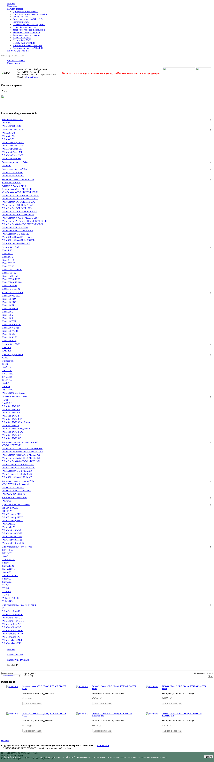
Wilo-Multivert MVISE (13, 543)
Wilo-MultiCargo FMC (13, 142)
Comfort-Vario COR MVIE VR (17, 189)
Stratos (5, 562)
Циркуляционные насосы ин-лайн (30, 14)
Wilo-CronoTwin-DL (12, 617)
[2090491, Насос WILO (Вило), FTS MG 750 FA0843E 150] (152, 713)
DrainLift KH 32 (10, 308)
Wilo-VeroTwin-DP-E (12, 640)
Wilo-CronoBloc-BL (11, 126)
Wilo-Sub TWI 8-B (11, 412)
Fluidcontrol (8, 361)
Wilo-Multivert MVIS (12, 539)
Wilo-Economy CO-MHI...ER (16, 234)
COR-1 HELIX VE (11, 445)
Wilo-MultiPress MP (11, 158)
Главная (11, 3)
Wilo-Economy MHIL (12, 520)
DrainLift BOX (9, 299)
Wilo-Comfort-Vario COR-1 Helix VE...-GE (22, 451)
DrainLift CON (9, 302)
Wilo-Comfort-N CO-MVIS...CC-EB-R (20, 218)
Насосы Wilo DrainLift (24, 43)
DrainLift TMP (9, 321)
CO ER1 (6, 357)
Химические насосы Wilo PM (27, 45)
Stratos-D (6, 572)
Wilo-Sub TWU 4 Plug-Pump (16, 428)
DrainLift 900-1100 (11, 295)
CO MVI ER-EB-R (11, 182)
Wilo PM (6, 501)
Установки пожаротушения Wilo (18, 481)
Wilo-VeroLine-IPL (11, 637)
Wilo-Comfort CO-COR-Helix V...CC (20, 198)
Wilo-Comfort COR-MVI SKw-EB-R (19, 211)
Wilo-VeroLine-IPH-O (12, 630)
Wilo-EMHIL (8, 523)
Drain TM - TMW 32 (12, 269)
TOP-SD (6, 591)
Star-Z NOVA (8, 559)
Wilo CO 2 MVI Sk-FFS (13, 494)
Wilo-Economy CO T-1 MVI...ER (18, 464)
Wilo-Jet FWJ (8, 133)
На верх (5, 740)
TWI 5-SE (7, 403)
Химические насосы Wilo (14, 497)
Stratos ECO (8, 566)
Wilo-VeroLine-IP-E (11, 624)
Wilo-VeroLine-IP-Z (11, 627)
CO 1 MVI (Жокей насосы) (15, 484)
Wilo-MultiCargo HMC (13, 145)
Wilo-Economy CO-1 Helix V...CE (18, 467)
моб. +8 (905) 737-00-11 (12, 55)
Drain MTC (7, 253)
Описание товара (32, 703)
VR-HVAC (7, 389)
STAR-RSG (8, 550)
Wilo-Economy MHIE (12, 517)
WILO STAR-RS (10, 598)
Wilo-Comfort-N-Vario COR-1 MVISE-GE (22, 448)
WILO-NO (7, 601)
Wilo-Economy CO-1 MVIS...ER (17, 474)
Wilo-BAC (7, 122)
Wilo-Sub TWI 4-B (11, 406)
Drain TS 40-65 (9, 285)
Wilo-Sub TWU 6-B (11, 435)
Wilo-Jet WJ (8, 139)
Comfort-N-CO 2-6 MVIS (14, 186)
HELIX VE (7, 511)
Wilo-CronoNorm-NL (12, 172)
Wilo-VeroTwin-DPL (12, 643)
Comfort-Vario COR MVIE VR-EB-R (20, 192)
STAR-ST (7, 553)
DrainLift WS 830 (10, 331)
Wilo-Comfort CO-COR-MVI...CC (18, 202)
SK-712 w (7, 380)
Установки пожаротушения (26, 35)
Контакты (12, 6)
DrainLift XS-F (9, 337)
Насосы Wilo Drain (22, 37)
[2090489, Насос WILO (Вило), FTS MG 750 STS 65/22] (12, 713)
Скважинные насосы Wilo (15, 396)
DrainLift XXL (9, 340)
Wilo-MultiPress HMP (12, 155)
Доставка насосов (16, 60)
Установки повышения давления (29, 30)
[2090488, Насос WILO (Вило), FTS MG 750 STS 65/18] (152, 686)
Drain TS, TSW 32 (11, 288)
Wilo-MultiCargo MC (12, 149)
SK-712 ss (7, 377)
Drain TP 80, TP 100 (12, 282)
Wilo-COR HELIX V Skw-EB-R (17, 230)
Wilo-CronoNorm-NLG (13, 175)
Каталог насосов (15, 9)
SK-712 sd (7, 370)
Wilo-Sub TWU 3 (10, 416)
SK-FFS (6, 386)
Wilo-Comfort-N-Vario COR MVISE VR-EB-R (24, 221)
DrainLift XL (8, 334)
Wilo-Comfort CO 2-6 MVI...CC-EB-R (20, 195)
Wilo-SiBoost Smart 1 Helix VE (17, 477)
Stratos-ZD (7, 582)
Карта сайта (103, 745)
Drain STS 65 (8, 263)
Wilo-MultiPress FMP (12, 152)
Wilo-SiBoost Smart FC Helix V (17, 237)
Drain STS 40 (8, 260)
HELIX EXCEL (10, 507)
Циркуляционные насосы (25, 11)
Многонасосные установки (26, 32)
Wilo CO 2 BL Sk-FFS (13, 487)
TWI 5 (5, 400)
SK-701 (6, 364)
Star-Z (5, 556)
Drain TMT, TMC (10, 276)
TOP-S (5, 588)
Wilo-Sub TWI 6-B (11, 409)
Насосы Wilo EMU (22, 40)
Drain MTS (7, 257)
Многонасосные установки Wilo (18, 179)
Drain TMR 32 (9, 272)
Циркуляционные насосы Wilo (17, 546)
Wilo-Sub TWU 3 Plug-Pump (16, 422)
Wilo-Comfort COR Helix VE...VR (18, 205)
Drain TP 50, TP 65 (11, 279)
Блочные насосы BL (23, 16)
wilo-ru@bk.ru (31, 77)
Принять (208, 757)
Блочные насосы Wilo (12, 119)
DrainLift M (8, 315)
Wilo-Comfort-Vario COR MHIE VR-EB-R (22, 224)
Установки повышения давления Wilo (20, 442)
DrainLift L (7, 311)
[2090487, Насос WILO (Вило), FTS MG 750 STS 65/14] (82, 686)
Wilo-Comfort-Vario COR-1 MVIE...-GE (21, 458)
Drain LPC (7, 250)
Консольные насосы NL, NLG (28, 19)
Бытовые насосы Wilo (12, 129)
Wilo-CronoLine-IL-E (12, 614)
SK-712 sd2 (7, 373)
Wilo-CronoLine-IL (11, 611)
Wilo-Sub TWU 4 (10, 425)
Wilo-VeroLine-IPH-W (12, 633)
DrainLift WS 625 (10, 327)
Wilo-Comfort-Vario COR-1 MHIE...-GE (21, 455)
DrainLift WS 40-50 (11, 324)
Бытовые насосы (21, 22)
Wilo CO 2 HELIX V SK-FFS (16, 490)
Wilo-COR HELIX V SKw (15, 227)
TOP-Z (5, 594)
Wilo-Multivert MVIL (12, 536)
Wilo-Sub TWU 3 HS (12, 419)
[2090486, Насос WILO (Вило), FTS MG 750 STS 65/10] (12, 686)
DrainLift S (7, 318)
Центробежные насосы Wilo (16, 504)
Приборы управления (18, 50)
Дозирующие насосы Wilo (15, 162)
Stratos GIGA (8, 569)
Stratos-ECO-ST (10, 575)
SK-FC (5, 383)
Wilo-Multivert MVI (11, 530)
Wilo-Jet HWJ (8, 136)
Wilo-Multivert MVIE (12, 533)
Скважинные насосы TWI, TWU (29, 24)
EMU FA (6, 347)
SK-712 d (6, 367)
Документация (14, 63)
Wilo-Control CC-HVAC (13, 393)
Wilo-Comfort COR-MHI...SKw (17, 208)
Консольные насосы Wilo (14, 169)
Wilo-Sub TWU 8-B (11, 438)
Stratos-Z (6, 578)
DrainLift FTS (9, 305)
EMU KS (6, 350)
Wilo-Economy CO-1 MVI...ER (17, 471)
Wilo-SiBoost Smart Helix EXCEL (18, 240)
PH (3, 608)
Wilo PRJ (6, 165)
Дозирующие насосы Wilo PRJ (28, 48)
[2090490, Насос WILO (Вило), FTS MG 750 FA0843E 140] (82, 713)
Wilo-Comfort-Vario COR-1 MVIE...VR (21, 461)
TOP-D (5, 585)
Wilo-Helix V (8, 527)
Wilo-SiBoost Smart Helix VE (16, 243)
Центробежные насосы (24, 27)
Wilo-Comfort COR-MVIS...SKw (18, 214)
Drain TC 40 (8, 266)
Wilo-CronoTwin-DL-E (13, 621)
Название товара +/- (10, 676)
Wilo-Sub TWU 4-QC (12, 432)
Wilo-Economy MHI (11, 514)
